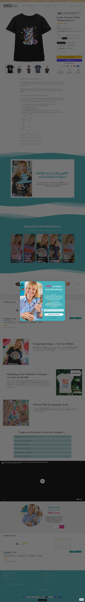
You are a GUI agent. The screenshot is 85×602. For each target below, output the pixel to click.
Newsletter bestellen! (54, 314)
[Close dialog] (63, 282)
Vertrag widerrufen (42, 600)
